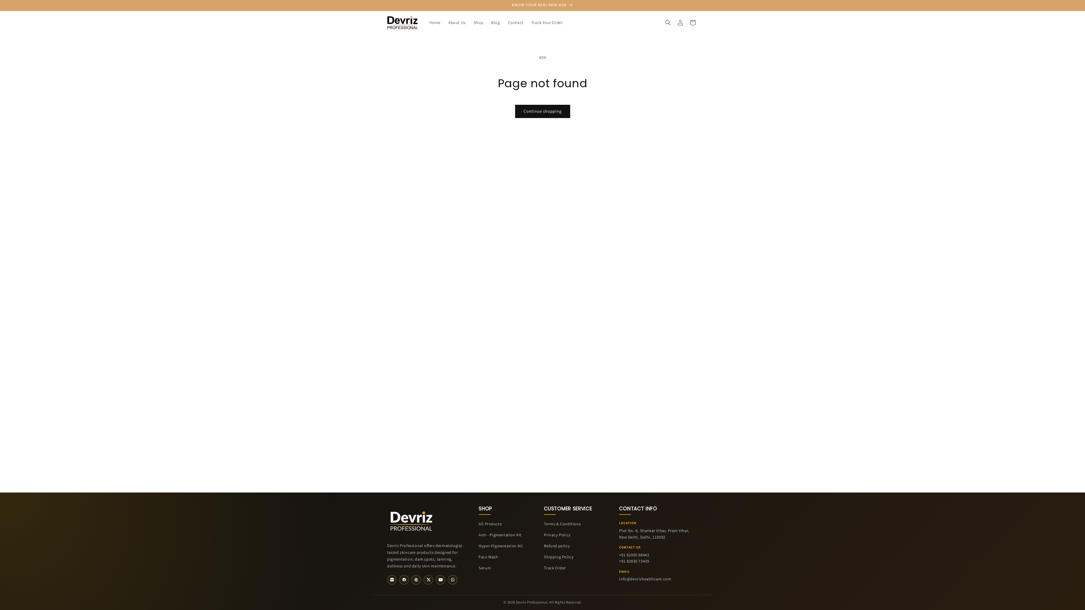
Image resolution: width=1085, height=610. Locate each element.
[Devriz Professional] (411, 520)
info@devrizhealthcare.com (645, 578)
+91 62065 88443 (634, 554)
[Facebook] (404, 580)
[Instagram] (392, 580)
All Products (490, 523)
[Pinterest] (416, 580)
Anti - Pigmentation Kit (500, 534)
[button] (668, 22)
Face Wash (488, 556)
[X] (428, 580)
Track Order (555, 567)
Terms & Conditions (562, 523)
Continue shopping (543, 111)
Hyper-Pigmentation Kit (501, 545)
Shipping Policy (559, 556)
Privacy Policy (557, 534)
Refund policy (557, 545)
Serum (485, 567)
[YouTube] (440, 580)
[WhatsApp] (452, 580)
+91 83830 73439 (634, 561)
